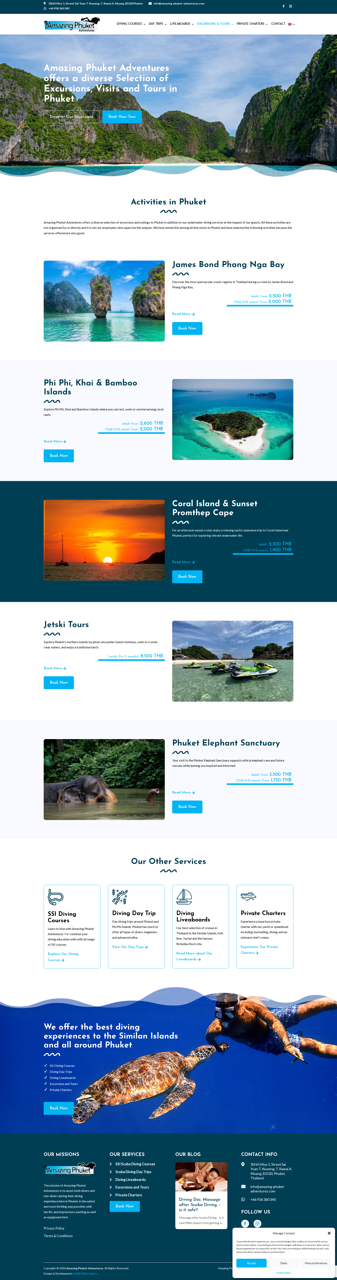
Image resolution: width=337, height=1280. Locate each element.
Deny (283, 1263)
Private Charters (250, 24)
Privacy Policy (284, 1272)
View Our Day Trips (128, 947)
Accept (251, 1263)
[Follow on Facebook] (283, 6)
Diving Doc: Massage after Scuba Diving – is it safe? (199, 1204)
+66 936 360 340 (59, 8)
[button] (329, 1233)
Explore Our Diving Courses (63, 957)
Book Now (187, 328)
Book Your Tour (122, 117)
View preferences (316, 1263)
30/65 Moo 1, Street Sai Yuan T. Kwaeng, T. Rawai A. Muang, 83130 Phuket (96, 3)
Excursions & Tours (213, 24)
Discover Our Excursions (71, 117)
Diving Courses (129, 24)
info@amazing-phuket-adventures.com (179, 3)
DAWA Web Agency (85, 1273)
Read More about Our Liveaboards (194, 956)
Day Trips (156, 24)
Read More (181, 314)
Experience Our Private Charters (259, 950)
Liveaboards (180, 24)
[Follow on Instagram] (290, 6)
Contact (278, 24)
